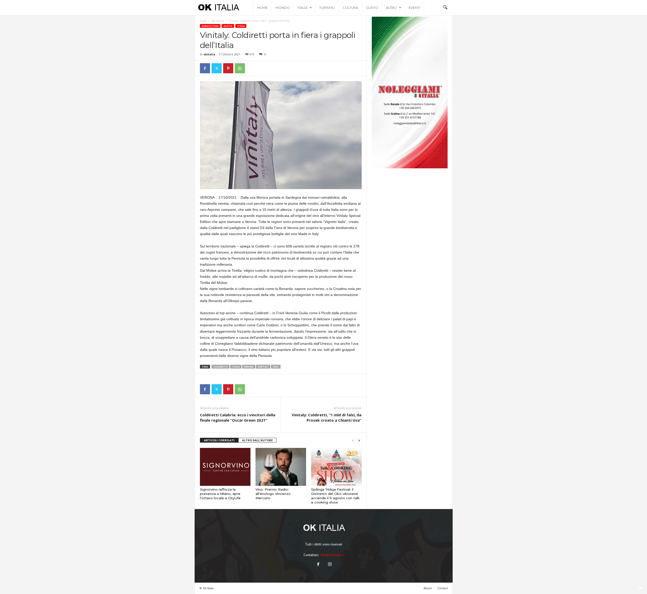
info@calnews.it (332, 555)
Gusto (372, 8)
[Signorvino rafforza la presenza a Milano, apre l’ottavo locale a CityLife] (225, 467)
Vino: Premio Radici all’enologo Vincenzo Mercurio (273, 493)
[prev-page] (353, 440)
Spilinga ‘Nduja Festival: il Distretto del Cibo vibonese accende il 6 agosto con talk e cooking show (335, 495)
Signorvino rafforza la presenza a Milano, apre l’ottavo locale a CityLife (220, 493)
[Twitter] (217, 68)
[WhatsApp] (240, 68)
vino (276, 366)
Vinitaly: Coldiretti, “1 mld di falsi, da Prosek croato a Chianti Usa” (326, 417)
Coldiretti (220, 366)
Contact (442, 588)
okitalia (209, 54)
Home (262, 8)
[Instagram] (329, 565)
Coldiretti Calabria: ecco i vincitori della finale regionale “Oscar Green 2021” (237, 417)
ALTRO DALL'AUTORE (257, 440)
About (428, 588)
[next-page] (359, 440)
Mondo (282, 8)
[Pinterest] (228, 68)
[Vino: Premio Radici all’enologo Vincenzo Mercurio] (281, 467)
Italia (302, 8)
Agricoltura (218, 20)
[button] (445, 7)
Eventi (414, 8)
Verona (248, 366)
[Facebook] (205, 68)
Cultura (350, 8)
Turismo (327, 8)
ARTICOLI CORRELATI (219, 440)
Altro (391, 8)
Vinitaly (263, 366)
